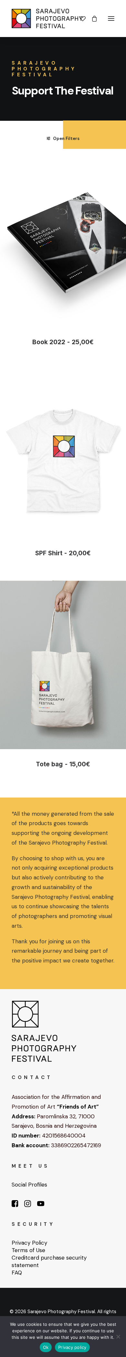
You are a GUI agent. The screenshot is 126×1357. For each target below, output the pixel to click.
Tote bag (63, 764)
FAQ (17, 1272)
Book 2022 (63, 342)
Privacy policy (72, 1347)
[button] (111, 18)
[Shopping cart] (91, 18)
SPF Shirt (63, 553)
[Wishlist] (80, 18)
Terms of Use (28, 1250)
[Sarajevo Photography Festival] (47, 18)
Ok (46, 1347)
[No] (118, 1336)
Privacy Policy (29, 1242)
